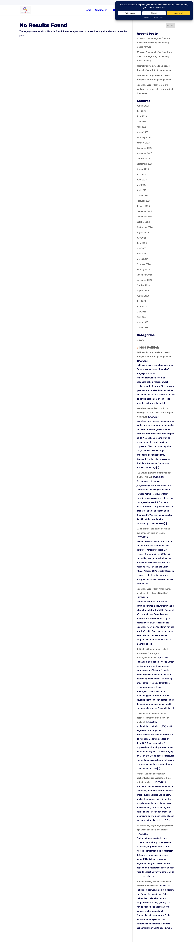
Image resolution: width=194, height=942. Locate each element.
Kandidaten (101, 10)
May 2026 (141, 121)
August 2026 (143, 106)
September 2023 (144, 290)
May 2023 (141, 311)
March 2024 (142, 259)
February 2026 (143, 137)
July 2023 (141, 301)
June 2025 (142, 179)
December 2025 (144, 148)
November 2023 (144, 280)
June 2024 (142, 243)
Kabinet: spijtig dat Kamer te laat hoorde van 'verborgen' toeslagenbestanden (152, 653)
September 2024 (144, 227)
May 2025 (141, 185)
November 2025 (144, 153)
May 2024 (141, 248)
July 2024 (141, 238)
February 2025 (143, 201)
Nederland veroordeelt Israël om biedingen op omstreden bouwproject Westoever (155, 89)
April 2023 (141, 317)
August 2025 (143, 169)
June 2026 (142, 116)
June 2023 (142, 306)
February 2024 (143, 264)
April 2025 (141, 190)
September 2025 (144, 164)
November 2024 (144, 216)
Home (88, 10)
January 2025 (143, 206)
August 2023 (143, 296)
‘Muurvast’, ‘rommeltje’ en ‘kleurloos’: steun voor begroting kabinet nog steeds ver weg (155, 42)
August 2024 (143, 232)
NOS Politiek (149, 347)
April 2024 (141, 253)
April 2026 (141, 127)
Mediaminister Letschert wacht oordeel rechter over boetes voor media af (153, 717)
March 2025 (142, 195)
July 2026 (141, 111)
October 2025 (143, 158)
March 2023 (142, 322)
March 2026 (142, 132)
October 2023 (143, 285)
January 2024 (143, 269)
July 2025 (141, 174)
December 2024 (144, 211)
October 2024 (143, 222)
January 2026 (143, 143)
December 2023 (144, 275)
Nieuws (140, 340)
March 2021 (142, 327)
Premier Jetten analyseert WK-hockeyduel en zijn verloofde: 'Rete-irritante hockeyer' (154, 778)
